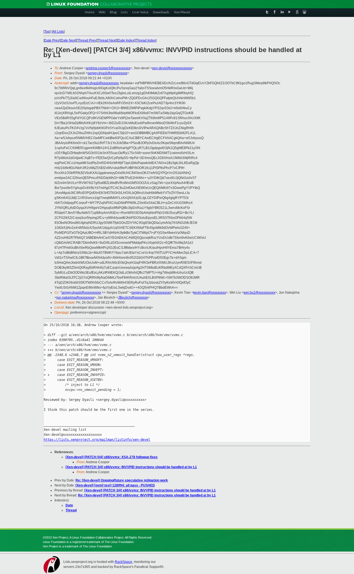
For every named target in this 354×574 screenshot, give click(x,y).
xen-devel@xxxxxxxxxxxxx (172, 68)
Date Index (126, 40)
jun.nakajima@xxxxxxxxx (75, 297)
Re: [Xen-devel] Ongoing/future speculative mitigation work (122, 480)
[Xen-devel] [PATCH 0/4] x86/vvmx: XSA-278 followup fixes (112, 457)
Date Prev (51, 40)
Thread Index (146, 40)
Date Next (68, 40)
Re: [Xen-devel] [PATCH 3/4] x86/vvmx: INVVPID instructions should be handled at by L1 (147, 495)
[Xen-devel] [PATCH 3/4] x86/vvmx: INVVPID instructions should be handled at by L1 (131, 467)
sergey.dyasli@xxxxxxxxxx (107, 73)
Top (47, 32)
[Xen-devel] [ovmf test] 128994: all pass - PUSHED (115, 485)
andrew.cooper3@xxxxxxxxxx (108, 68)
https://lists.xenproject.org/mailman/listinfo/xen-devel (97, 440)
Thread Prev (86, 40)
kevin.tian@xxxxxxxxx (209, 292)
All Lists (58, 32)
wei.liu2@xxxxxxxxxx (259, 292)
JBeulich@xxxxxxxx (133, 297)
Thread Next (107, 40)
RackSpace (123, 562)
